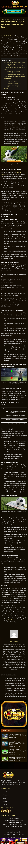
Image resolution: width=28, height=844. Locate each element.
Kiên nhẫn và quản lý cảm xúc (13, 86)
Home (2, 19)
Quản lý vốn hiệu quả (12, 81)
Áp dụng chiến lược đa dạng (13, 85)
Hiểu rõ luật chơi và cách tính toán (14, 80)
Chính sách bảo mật (10, 834)
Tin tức (8, 19)
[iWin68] (14, 2)
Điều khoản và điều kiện (14, 832)
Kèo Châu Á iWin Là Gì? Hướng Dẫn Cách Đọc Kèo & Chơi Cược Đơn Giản (17, 743)
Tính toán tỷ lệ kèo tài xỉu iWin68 (14, 72)
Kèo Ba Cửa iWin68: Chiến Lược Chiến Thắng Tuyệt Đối (17, 758)
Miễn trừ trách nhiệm (14, 837)
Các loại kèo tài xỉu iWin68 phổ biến (15, 65)
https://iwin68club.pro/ (13, 620)
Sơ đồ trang (20, 834)
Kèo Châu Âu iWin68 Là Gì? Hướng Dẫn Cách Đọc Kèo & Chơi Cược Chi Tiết (17, 736)
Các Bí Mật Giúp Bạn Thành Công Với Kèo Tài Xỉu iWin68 (14, 77)
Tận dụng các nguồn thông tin (14, 83)
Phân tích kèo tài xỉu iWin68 (13, 71)
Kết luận (6, 88)
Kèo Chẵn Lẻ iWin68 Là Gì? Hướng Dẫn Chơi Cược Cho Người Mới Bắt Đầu (17, 751)
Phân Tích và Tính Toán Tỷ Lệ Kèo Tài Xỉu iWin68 (14, 68)
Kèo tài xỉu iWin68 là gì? (12, 64)
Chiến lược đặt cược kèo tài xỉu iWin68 (15, 74)
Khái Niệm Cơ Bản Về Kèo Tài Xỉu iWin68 (14, 62)
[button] (2, 3)
